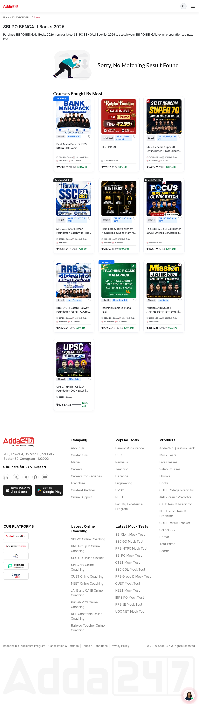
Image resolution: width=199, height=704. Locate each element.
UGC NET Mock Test (130, 612)
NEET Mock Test (127, 591)
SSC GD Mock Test (129, 542)
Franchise (78, 483)
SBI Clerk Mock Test (130, 535)
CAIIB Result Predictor (175, 504)
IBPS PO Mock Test (129, 598)
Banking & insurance (129, 448)
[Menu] (193, 6)
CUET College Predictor (176, 490)
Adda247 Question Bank (177, 448)
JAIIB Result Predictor (175, 497)
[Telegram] (26, 477)
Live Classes (168, 462)
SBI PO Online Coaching (88, 539)
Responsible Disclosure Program (24, 646)
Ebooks (164, 476)
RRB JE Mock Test (128, 605)
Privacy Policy (120, 646)
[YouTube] (45, 477)
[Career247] (16, 576)
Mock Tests (167, 455)
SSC (118, 455)
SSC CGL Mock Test (130, 570)
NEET (119, 497)
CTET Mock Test (127, 563)
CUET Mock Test (127, 584)
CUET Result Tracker (174, 523)
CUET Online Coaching (87, 577)
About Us (78, 448)
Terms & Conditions (95, 646)
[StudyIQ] (16, 556)
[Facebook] (35, 477)
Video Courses (170, 469)
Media (75, 462)
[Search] (183, 6)
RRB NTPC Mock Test (131, 549)
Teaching (121, 469)
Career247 (167, 530)
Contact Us (79, 455)
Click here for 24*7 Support (24, 467)
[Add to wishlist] (89, 136)
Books (163, 483)
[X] (16, 477)
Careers (77, 469)
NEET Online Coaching (87, 584)
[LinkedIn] (6, 477)
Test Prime (167, 544)
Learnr (164, 551)
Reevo (164, 537)
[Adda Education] (16, 536)
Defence (121, 476)
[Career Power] (16, 546)
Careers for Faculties (86, 476)
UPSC (119, 490)
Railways (121, 462)
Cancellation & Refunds (63, 646)
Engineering (123, 483)
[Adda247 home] (11, 6)
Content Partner (83, 490)
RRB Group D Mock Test (133, 577)
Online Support (82, 497)
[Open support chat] (189, 695)
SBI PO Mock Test (128, 556)
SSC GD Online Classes (87, 558)
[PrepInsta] (16, 566)
